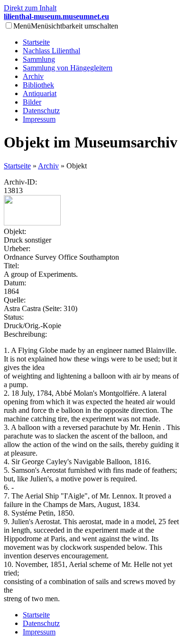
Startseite (36, 42)
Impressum (39, 119)
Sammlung (39, 59)
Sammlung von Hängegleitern (67, 68)
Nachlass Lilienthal (51, 51)
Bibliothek (38, 85)
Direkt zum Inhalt (30, 8)
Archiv (33, 76)
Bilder (32, 102)
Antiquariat (39, 93)
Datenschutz (41, 111)
